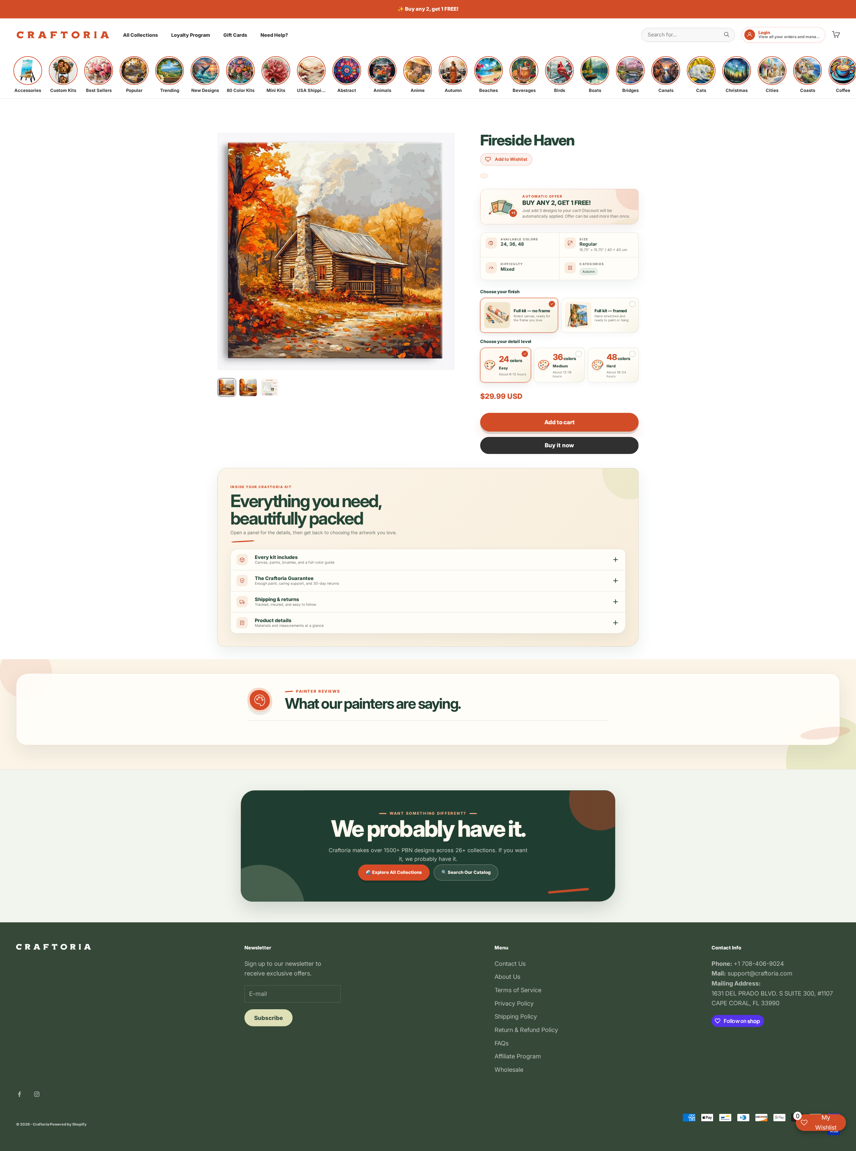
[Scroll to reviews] (484, 176)
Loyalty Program (190, 35)
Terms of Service (518, 990)
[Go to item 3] (269, 387)
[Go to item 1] (226, 387)
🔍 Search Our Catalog (466, 872)
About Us (507, 976)
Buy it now (559, 445)
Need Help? (274, 35)
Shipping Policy (516, 1016)
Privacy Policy (514, 1003)
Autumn (588, 271)
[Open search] (727, 34)
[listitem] (27, 74)
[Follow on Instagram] (36, 1094)
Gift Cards (235, 35)
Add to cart (559, 422)
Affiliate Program (518, 1056)
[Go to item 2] (248, 387)
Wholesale (509, 1069)
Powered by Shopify (68, 1124)
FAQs (502, 1043)
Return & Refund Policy (526, 1029)
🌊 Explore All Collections (394, 872)
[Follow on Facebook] (19, 1094)
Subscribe (268, 1018)
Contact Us (510, 963)
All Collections (140, 35)
